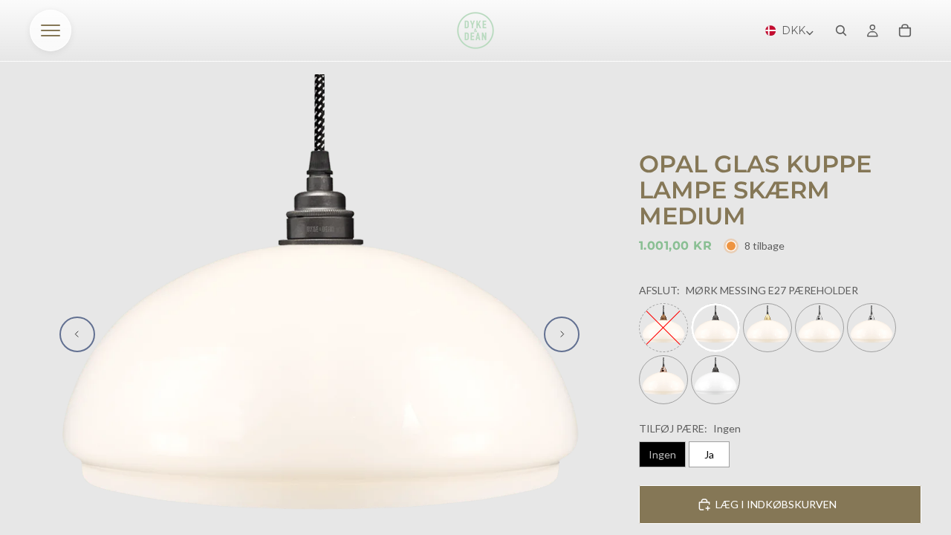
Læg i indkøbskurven (776, 504)
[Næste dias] (562, 334)
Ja (709, 454)
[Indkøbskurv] (905, 30)
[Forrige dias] (77, 334)
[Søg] (841, 30)
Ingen (662, 454)
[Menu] (50, 30)
